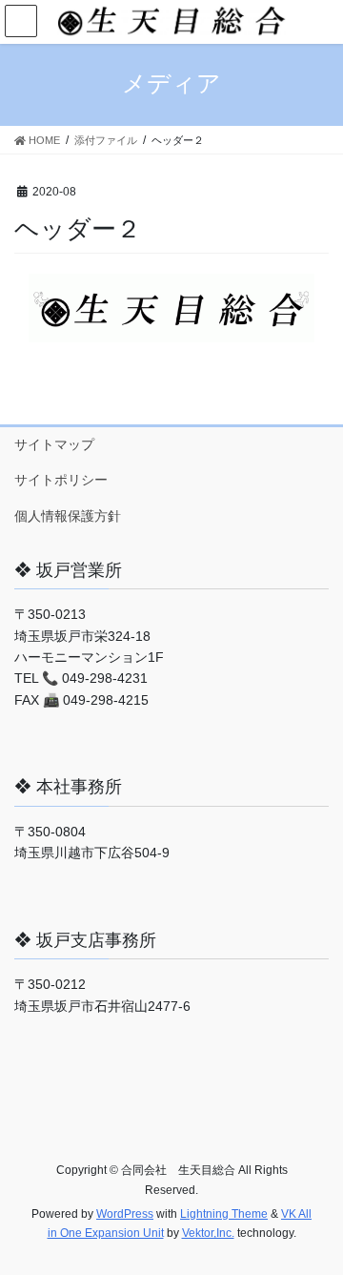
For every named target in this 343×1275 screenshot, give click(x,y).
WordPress (124, 1214)
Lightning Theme (224, 1214)
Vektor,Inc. (208, 1233)
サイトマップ (54, 444)
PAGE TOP (315, 1220)
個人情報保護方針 (67, 516)
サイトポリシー (61, 479)
